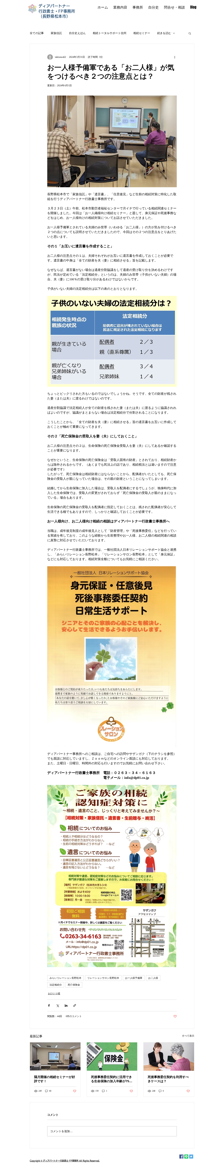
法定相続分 (56, 985)
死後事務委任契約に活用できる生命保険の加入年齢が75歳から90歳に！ (111, 1079)
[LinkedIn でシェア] (66, 1005)
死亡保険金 (74, 985)
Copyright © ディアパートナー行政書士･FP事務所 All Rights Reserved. (65, 1161)
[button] (189, 33)
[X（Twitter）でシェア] (57, 1005)
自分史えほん (77, 33)
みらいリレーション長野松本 (65, 978)
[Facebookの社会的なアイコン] (181, 1157)
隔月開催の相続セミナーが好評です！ (54, 1079)
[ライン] (186, 1157)
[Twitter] (191, 1157)
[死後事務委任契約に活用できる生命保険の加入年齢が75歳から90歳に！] (112, 1056)
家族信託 (56, 33)
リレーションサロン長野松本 (103, 978)
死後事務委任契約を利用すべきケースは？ (168, 1079)
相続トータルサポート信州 (109, 33)
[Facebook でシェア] (49, 1005)
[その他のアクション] (175, 57)
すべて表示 (188, 1036)
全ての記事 (37, 33)
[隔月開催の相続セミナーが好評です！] (55, 1056)
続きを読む (164, 33)
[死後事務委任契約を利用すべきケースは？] (169, 1056)
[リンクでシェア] (74, 1005)
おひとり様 (54, 993)
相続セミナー (141, 33)
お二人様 (153, 978)
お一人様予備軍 (133, 978)
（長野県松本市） (54, 16)
